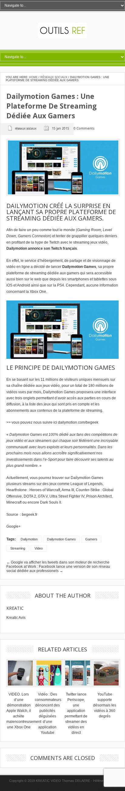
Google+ (13, 526)
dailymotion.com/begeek (78, 422)
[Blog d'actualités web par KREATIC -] (62, 37)
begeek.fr (29, 514)
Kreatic (15, 608)
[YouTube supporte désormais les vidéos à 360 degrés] (106, 689)
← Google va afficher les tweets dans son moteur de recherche (58, 562)
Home (33, 77)
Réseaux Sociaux (53, 77)
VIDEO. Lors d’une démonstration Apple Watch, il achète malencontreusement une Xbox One (23, 710)
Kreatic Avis (15, 618)
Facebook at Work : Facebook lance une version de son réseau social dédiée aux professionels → (58, 568)
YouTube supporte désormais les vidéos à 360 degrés (104, 705)
